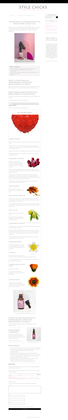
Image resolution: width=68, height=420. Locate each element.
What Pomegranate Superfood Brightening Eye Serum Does (22, 69)
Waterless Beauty (12, 376)
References (13, 74)
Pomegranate (13, 378)
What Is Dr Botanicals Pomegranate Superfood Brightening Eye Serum (23, 68)
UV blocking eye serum (21, 378)
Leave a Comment (27, 25)
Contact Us (47, 24)
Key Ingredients (13, 71)
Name (9, 394)
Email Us (21, 340)
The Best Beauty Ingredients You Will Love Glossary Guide (51, 30)
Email (9, 398)
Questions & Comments (15, 73)
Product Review (28, 375)
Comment (10, 385)
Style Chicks (33, 7)
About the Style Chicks (50, 22)
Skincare (33, 375)
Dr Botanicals (14, 377)
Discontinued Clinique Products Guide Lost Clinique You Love (51, 26)
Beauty (23, 375)
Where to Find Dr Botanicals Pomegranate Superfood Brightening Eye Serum (25, 72)
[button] (1, 0)
